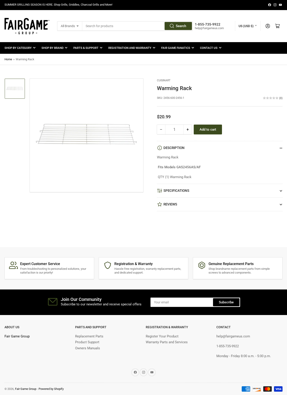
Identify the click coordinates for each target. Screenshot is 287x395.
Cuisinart (163, 80)
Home (8, 59)
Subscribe (226, 302)
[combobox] (137, 26)
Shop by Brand (52, 48)
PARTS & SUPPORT (85, 48)
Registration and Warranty (129, 48)
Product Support (87, 342)
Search (181, 26)
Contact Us (208, 48)
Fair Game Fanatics (175, 48)
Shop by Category (18, 48)
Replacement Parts (89, 336)
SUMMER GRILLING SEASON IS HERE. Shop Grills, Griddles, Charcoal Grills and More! (58, 4)
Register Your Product (162, 336)
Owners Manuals (87, 348)
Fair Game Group (17, 336)
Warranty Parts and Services (167, 342)
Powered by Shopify (51, 389)
